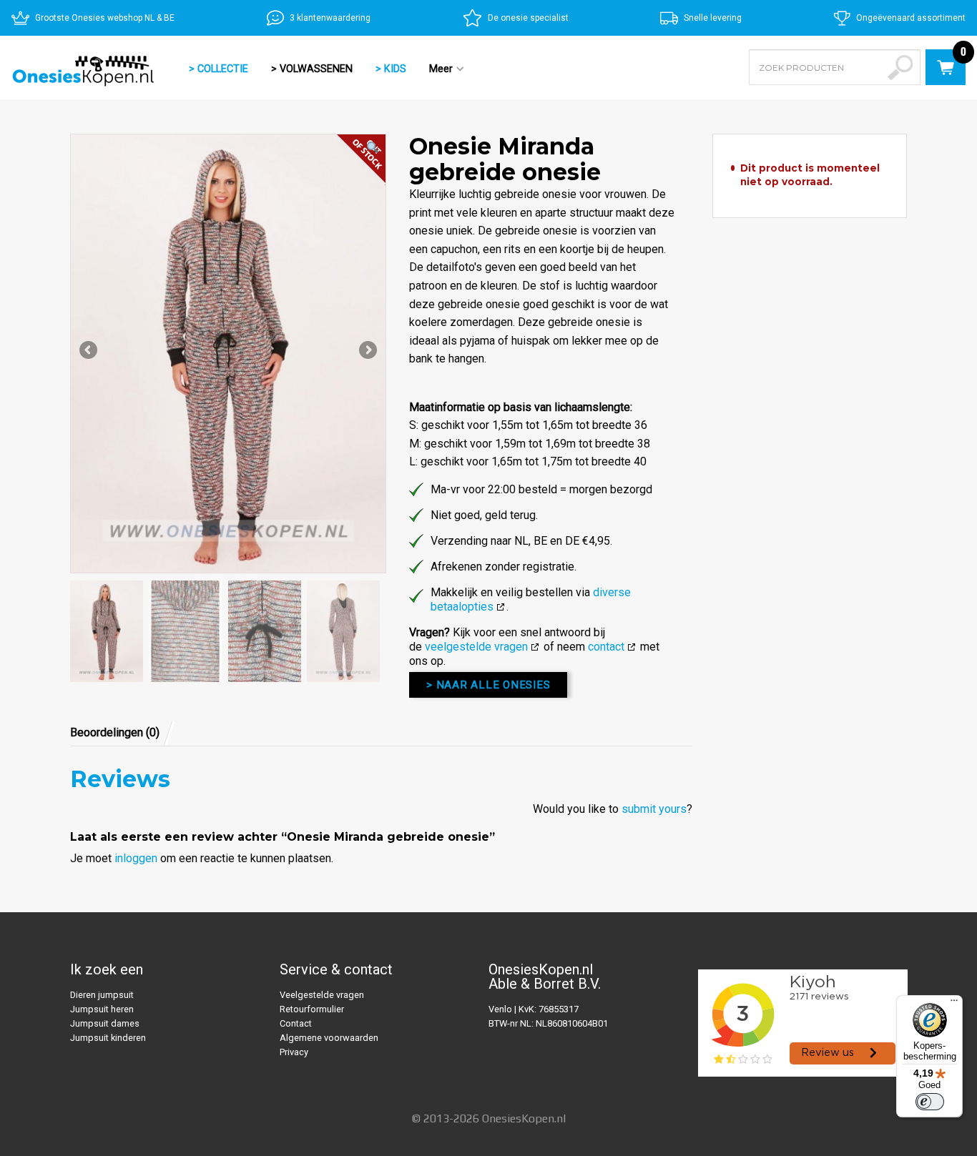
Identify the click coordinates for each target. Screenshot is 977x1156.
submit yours (654, 809)
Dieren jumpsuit (102, 994)
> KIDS (390, 69)
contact (606, 646)
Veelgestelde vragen (322, 994)
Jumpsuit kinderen (108, 1037)
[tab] (122, 733)
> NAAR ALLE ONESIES (488, 684)
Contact (296, 1023)
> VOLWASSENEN (312, 69)
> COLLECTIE (218, 69)
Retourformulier (312, 1009)
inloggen (135, 858)
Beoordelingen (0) (114, 732)
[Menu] (954, 1003)
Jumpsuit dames (104, 1023)
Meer (435, 70)
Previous (89, 351)
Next (367, 351)
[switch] (929, 1101)
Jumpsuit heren (102, 1009)
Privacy (294, 1052)
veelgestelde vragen (476, 646)
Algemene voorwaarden (329, 1037)
